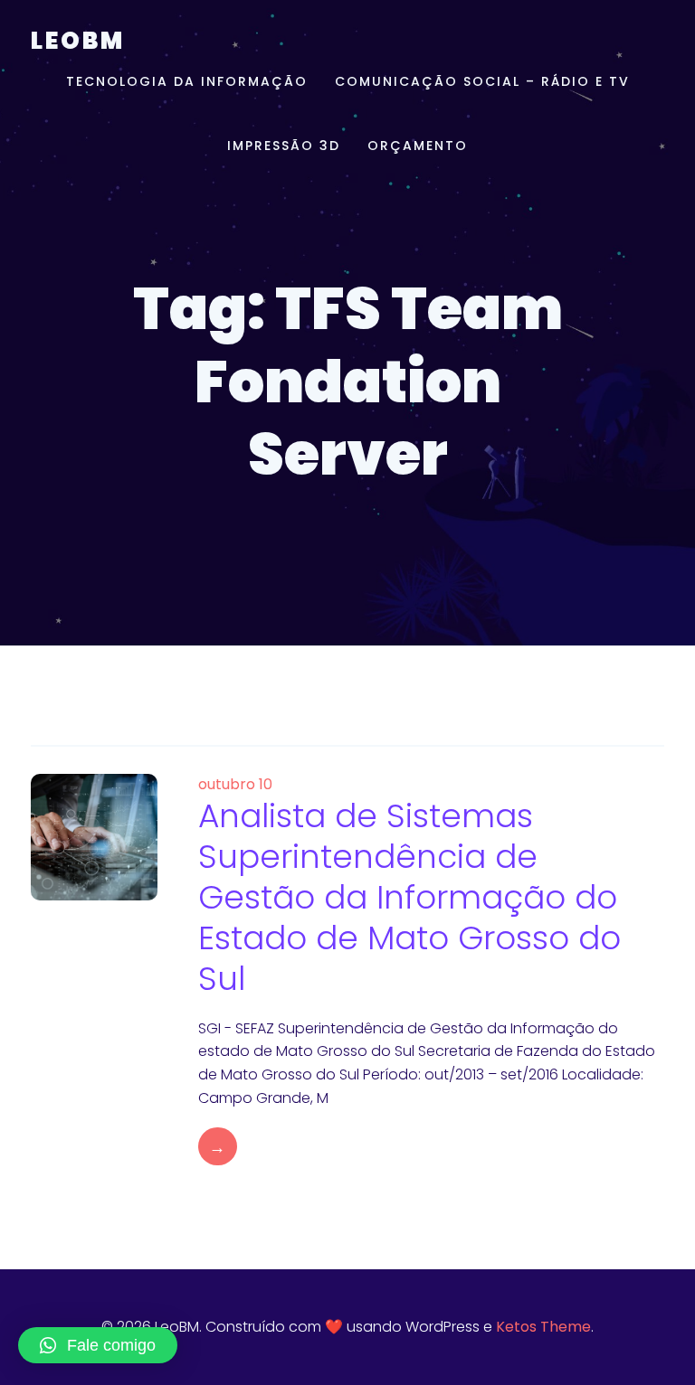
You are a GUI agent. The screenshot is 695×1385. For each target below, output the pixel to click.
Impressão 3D (283, 146)
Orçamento (417, 146)
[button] (97, 1345)
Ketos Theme (543, 1326)
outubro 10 (235, 784)
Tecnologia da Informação (187, 81)
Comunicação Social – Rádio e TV (482, 81)
